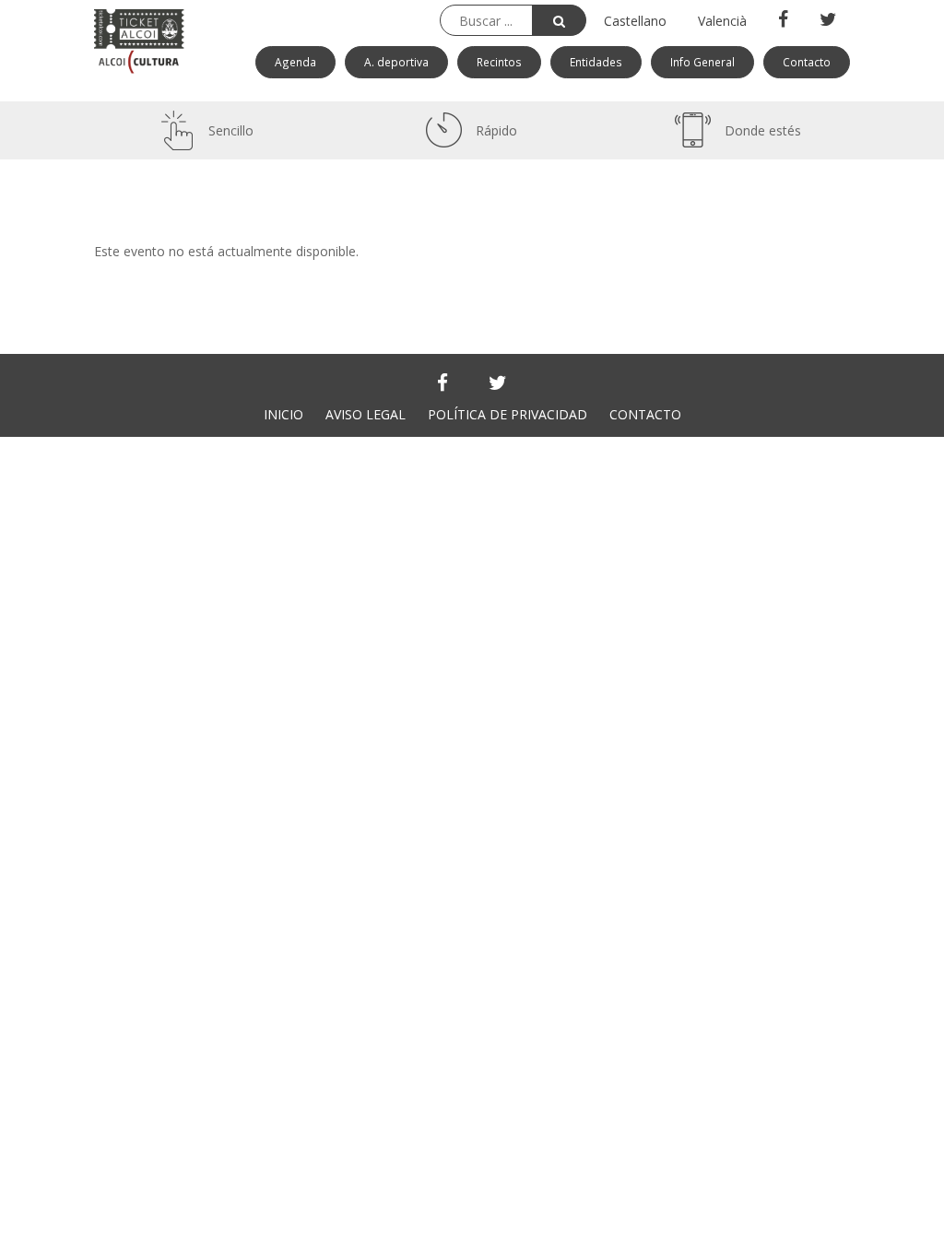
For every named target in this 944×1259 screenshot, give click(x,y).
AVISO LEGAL (365, 414)
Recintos (499, 61)
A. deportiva (396, 61)
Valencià (722, 20)
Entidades (596, 61)
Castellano (635, 20)
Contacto (807, 61)
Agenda (295, 61)
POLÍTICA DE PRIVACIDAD (507, 414)
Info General (702, 61)
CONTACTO (645, 414)
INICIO (283, 414)
